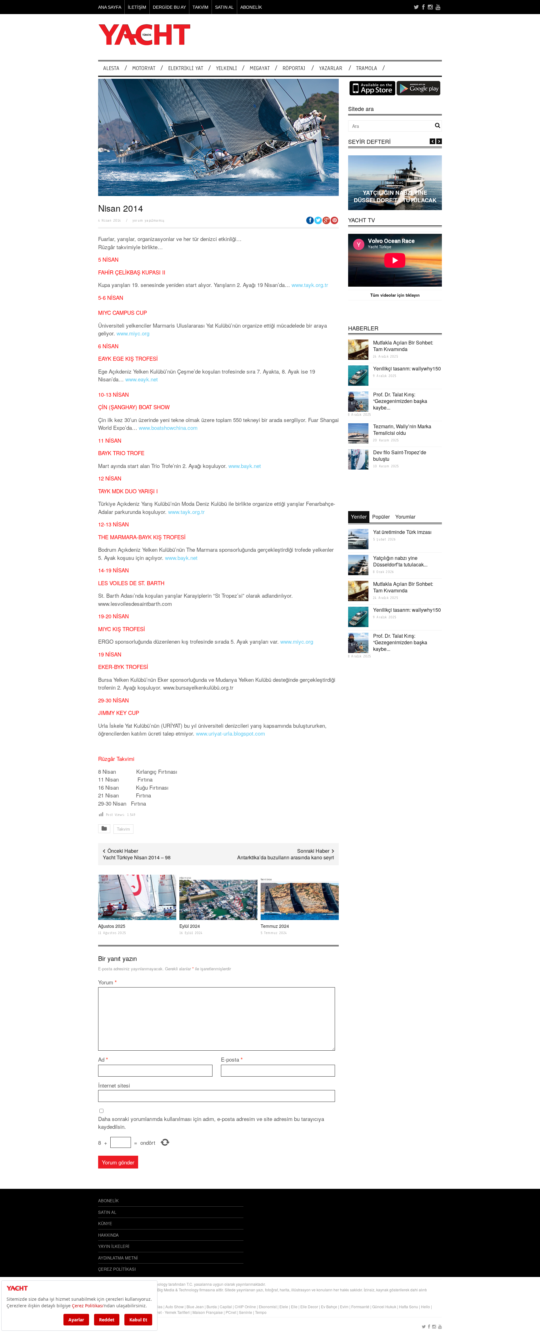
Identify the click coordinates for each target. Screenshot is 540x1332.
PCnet (231, 1312)
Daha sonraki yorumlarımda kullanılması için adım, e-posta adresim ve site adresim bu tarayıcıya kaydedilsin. (211, 1123)
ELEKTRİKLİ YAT (185, 68)
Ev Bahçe (329, 1306)
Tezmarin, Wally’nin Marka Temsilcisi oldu (402, 429)
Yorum (107, 982)
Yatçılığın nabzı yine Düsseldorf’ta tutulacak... (400, 561)
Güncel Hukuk (384, 1306)
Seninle (245, 1312)
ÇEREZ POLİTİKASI (117, 1269)
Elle (294, 1306)
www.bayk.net (244, 466)
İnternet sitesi (114, 1085)
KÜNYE (105, 1223)
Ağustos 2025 (111, 926)
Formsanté (360, 1306)
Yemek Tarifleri (177, 1312)
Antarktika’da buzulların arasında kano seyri (285, 857)
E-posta (232, 1059)
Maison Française (207, 1312)
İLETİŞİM (137, 7)
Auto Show (174, 1306)
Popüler (381, 516)
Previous (432, 141)
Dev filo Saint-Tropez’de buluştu (399, 455)
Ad (103, 1059)
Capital (226, 1306)
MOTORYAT (143, 68)
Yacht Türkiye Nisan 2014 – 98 (137, 857)
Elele (283, 1306)
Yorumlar (405, 516)
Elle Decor (309, 1306)
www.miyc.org (133, 333)
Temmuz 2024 (275, 926)
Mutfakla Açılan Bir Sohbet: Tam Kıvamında (403, 346)
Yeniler (359, 516)
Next (439, 141)
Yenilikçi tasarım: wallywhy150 (407, 368)
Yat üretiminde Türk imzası (402, 531)
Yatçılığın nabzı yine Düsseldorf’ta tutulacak (395, 196)
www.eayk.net (141, 379)
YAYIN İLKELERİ (113, 1246)
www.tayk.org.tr (310, 285)
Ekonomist (268, 1306)
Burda (212, 1306)
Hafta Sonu (408, 1306)
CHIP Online (245, 1306)
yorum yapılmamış (148, 220)
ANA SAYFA (109, 7)
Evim (344, 1306)
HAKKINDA (108, 1235)
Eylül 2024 (189, 926)
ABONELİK (251, 7)
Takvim (123, 829)
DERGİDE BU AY (169, 7)
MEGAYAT (260, 68)
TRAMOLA (366, 68)
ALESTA (111, 68)
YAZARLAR (330, 68)
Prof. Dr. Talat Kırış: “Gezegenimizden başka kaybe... (400, 401)
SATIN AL (224, 7)
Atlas (158, 1306)
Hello (425, 1306)
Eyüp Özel (395, 182)
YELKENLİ (226, 68)
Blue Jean (195, 1306)
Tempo (261, 1312)
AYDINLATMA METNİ (118, 1258)
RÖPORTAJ (293, 68)
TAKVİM (200, 7)
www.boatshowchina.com (168, 427)
